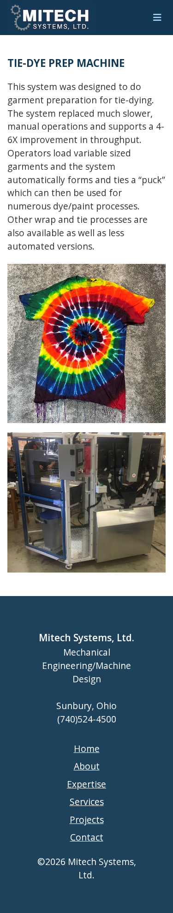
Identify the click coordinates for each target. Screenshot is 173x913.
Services (87, 801)
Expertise (86, 784)
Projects (87, 819)
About (87, 766)
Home (87, 748)
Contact (86, 837)
